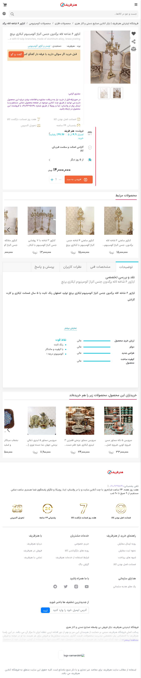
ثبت (45, 611)
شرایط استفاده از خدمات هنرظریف (72, 557)
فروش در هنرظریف (33, 551)
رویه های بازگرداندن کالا (77, 551)
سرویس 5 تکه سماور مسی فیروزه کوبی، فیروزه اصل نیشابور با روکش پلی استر (118, 445)
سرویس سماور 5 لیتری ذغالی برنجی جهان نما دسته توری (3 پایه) (41, 445)
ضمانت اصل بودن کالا (65, 119)
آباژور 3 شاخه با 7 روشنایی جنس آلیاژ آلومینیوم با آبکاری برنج (42, 245)
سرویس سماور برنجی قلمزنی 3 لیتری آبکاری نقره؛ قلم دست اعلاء (80, 445)
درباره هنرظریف (34, 544)
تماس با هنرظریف (33, 557)
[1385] (133, 34)
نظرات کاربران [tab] (72, 267)
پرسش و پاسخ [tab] (45, 267)
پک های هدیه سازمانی (124, 586)
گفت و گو (16, 54)
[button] (8, 230)
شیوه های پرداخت (127, 557)
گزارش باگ (84, 564)
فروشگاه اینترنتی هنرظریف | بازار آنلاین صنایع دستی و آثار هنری (106, 23)
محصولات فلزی (62, 23)
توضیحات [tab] (126, 267)
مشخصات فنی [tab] (100, 267)
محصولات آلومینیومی (39, 23)
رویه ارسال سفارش (127, 544)
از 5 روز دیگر (77, 160)
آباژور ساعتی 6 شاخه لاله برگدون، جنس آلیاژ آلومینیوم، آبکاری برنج (118, 245)
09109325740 (117, 486)
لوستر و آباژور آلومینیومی (39, 46)
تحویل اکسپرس (28, 125)
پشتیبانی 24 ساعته (66, 125)
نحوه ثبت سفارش (127, 551)
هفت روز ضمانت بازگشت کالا (21, 119)
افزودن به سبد (74, 179)
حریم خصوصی (81, 544)
